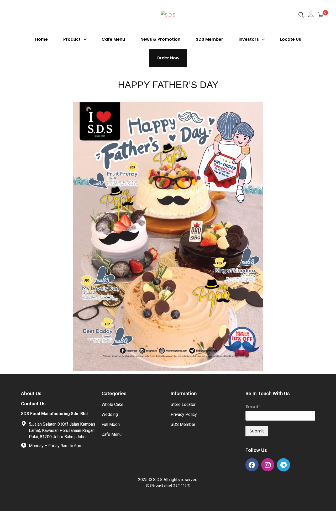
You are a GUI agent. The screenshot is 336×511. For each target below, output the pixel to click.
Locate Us (290, 39)
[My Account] (311, 15)
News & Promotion (160, 39)
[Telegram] (283, 464)
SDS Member (209, 39)
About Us (31, 393)
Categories (114, 393)
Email (253, 407)
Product (72, 39)
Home (41, 39)
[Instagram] (267, 464)
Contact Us (33, 404)
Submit (257, 431)
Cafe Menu (113, 39)
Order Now (168, 58)
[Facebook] (252, 464)
